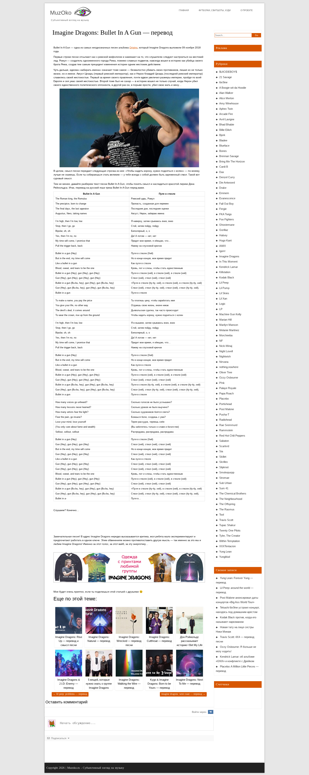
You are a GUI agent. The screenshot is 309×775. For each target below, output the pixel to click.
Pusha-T (224, 414)
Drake (222, 187)
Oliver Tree (225, 372)
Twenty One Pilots (230, 530)
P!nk (222, 382)
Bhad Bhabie (226, 124)
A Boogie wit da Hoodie (232, 87)
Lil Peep (224, 282)
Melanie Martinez (229, 330)
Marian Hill (225, 319)
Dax (221, 172)
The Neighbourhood (230, 498)
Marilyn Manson (228, 324)
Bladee (223, 140)
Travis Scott (226, 519)
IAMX (222, 245)
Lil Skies (224, 293)
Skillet (222, 456)
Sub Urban (225, 482)
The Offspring (227, 504)
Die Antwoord (227, 182)
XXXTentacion (227, 546)
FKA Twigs (225, 214)
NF (221, 340)
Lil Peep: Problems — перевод (70, 694)
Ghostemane (226, 224)
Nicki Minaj (225, 345)
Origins (133, 47)
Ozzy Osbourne (228, 377)
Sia (221, 451)
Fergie (223, 208)
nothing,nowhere (228, 366)
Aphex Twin (226, 108)
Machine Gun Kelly (230, 314)
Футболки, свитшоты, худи (215, 10)
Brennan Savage (229, 156)
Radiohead (225, 419)
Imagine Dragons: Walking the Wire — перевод (129, 683)
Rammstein (226, 430)
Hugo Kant (225, 240)
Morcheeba (225, 335)
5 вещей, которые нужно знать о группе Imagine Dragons (99, 683)
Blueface (224, 145)
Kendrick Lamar (228, 266)
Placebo (224, 398)
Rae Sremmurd (228, 425)
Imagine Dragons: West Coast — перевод (183, 694)
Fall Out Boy (226, 203)
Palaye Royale (227, 388)
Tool (221, 514)
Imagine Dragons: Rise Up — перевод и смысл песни (68, 641)
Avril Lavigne (226, 119)
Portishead (225, 403)
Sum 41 (223, 488)
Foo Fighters (226, 219)
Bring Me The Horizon (232, 161)
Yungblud (224, 556)
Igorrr (222, 250)
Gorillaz (223, 229)
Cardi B (223, 166)
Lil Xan (223, 298)
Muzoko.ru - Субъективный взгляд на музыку (95, 767)
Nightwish (225, 356)
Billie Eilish (225, 129)
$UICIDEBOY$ (228, 71)
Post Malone (226, 409)
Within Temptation (229, 541)
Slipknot (224, 467)
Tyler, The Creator (229, 535)
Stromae (224, 477)
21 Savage (225, 77)
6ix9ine (223, 82)
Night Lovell (226, 351)
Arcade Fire (226, 113)
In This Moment (228, 261)
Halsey (223, 235)
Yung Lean (225, 551)
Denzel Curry (227, 177)
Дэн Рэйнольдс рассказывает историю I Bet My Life (189, 641)
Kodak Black (226, 277)
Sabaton (224, 440)
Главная (184, 10)
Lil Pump (224, 287)
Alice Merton (226, 98)
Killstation (224, 272)
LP (220, 309)
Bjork (222, 135)
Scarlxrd (224, 446)
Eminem (224, 193)
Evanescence (227, 198)
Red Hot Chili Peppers (232, 435)
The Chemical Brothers (232, 493)
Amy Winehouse (229, 103)
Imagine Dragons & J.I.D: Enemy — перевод (68, 683)
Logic (222, 303)
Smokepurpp (226, 472)
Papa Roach (226, 393)
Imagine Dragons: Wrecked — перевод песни (129, 641)
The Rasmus (226, 509)
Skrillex (223, 461)
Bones (223, 150)
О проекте (247, 10)
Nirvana (223, 361)
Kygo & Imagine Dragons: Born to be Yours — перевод (159, 683)
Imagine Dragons (229, 256)
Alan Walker (226, 92)
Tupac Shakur (227, 525)
